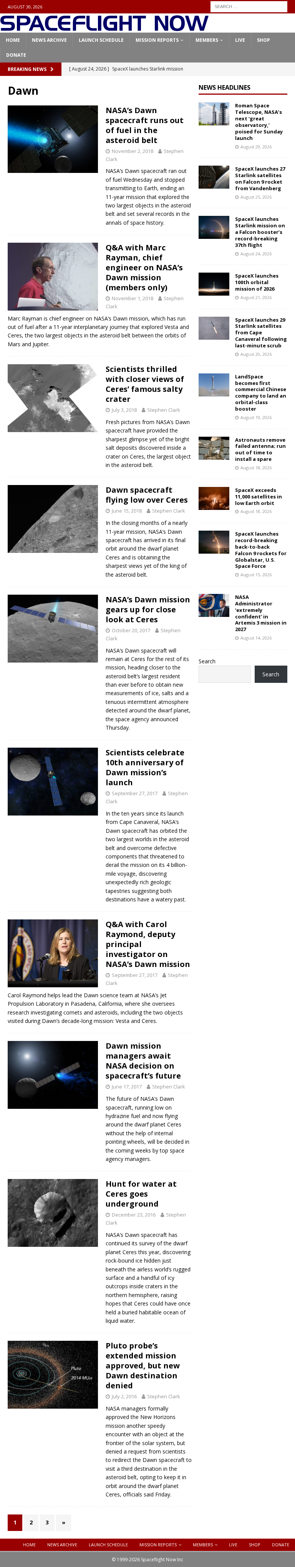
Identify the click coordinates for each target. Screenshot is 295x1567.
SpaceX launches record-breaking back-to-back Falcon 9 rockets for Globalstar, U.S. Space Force (261, 549)
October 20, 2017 (131, 630)
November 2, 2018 (132, 151)
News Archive (49, 40)
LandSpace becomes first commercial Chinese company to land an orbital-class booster (260, 392)
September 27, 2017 (134, 793)
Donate (16, 55)
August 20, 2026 (256, 354)
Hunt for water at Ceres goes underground (141, 1194)
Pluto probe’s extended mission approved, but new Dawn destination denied (143, 1365)
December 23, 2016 (134, 1214)
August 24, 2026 (256, 254)
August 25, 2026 (256, 197)
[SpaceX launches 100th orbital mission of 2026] (214, 284)
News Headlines (224, 87)
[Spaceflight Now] (104, 28)
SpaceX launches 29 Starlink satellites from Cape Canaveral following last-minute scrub (261, 332)
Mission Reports (157, 40)
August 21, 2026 (256, 297)
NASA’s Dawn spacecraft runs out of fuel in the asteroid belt (145, 125)
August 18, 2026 (256, 467)
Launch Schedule (101, 40)
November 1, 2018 (132, 298)
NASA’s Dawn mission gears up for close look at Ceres (148, 609)
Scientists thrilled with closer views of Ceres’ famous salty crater (145, 384)
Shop (263, 40)
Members (207, 40)
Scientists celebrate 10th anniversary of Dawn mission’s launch (145, 767)
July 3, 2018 (124, 409)
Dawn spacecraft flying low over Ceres (147, 495)
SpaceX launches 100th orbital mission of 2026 (256, 282)
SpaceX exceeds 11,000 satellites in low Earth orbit (258, 496)
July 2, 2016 (124, 1396)
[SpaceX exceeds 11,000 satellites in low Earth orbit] (214, 498)
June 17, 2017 (127, 1086)
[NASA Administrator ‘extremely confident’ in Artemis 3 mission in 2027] (214, 605)
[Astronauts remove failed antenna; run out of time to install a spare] (214, 448)
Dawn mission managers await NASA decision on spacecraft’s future (143, 1061)
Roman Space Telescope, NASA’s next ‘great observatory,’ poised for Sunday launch (259, 121)
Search (207, 661)
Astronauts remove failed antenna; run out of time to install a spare (260, 449)
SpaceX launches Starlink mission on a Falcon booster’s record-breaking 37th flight (260, 231)
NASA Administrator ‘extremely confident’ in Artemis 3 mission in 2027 (261, 613)
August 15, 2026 (256, 574)
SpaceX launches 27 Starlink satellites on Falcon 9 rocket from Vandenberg (260, 178)
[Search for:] (248, 6)
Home (13, 40)
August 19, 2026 (256, 417)
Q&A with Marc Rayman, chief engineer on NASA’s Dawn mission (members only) (144, 267)
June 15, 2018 (127, 510)
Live (240, 40)
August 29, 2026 (256, 147)
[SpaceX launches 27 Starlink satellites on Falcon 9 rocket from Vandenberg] (214, 177)
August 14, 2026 (256, 638)
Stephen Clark (163, 409)
